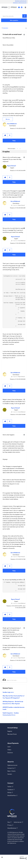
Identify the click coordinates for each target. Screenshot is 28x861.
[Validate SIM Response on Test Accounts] (17, 148)
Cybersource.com (12, 765)
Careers (9, 774)
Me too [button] (8, 119)
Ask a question (14, 20)
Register (9, 731)
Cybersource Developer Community (4, 7)
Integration (5, 28)
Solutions (10, 752)
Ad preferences (11, 828)
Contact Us (10, 768)
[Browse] (25, 7)
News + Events (11, 771)
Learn (9, 746)
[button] (5, 135)
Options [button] (26, 28)
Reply (14, 140)
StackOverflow (11, 795)
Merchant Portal (12, 734)
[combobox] (14, 16)
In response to (18, 205)
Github (9, 792)
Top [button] (2, 857)
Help (19, 7)
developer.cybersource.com (20, 2)
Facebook (10, 789)
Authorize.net (17, 822)
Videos (9, 749)
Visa (8, 822)
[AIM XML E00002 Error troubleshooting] (20, 148)
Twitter (9, 786)
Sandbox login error (8, 692)
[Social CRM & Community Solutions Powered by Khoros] (23, 857)
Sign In (22, 7)
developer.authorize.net (21, 1)
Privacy (9, 825)
